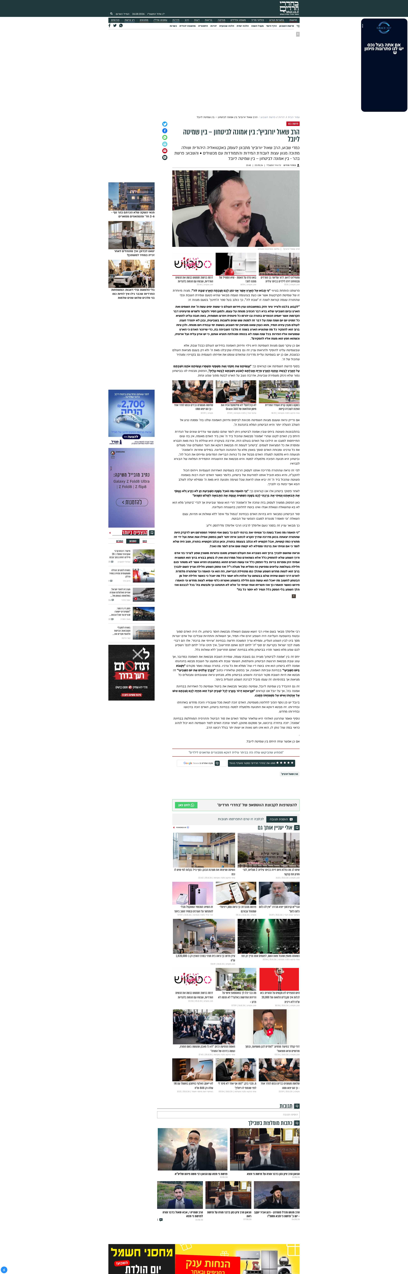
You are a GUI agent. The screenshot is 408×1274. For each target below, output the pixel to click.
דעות (197, 20)
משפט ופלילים (238, 20)
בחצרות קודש (276, 20)
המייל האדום (122, 14)
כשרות (173, 26)
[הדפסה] (164, 144)
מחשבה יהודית (187, 26)
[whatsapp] (164, 137)
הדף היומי (271, 26)
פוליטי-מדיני (257, 20)
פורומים (115, 20)
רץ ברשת (130, 20)
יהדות (213, 26)
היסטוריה (203, 26)
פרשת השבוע (286, 26)
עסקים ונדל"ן (160, 20)
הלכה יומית (243, 26)
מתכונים (144, 20)
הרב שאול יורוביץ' (289, 774)
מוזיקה (221, 20)
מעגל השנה (257, 26)
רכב (187, 20)
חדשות (293, 20)
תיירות (175, 20)
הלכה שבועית (226, 26)
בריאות (208, 20)
